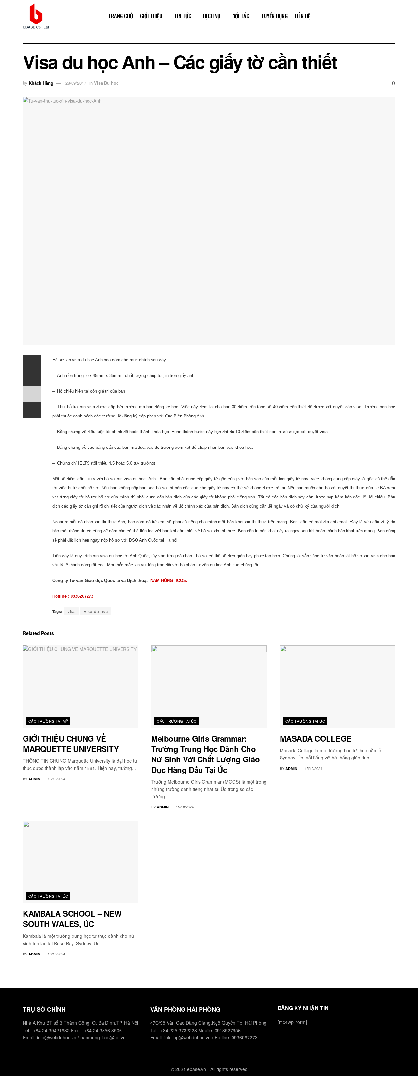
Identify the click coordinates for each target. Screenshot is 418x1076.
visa (72, 611)
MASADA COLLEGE (316, 738)
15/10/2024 (184, 806)
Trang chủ (120, 16)
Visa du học (96, 611)
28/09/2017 (75, 83)
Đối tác (240, 16)
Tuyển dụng (274, 16)
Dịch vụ (211, 16)
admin (34, 778)
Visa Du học (106, 83)
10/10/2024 (56, 953)
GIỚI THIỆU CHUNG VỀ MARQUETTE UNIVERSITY (71, 743)
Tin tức (182, 16)
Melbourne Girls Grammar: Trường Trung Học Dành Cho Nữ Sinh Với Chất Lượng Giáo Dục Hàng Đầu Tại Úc (205, 754)
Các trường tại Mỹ (48, 721)
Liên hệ (302, 16)
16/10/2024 (56, 778)
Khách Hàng (41, 83)
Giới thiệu (151, 16)
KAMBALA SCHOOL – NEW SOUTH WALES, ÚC (72, 918)
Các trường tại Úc (176, 721)
